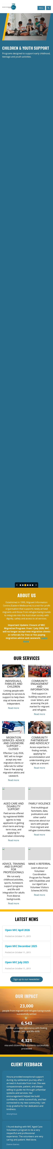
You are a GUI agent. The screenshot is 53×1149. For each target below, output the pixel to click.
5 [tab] (30, 585)
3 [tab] (25, 585)
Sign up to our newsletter (26, 979)
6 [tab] (32, 585)
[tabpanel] (26, 300)
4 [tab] (27, 585)
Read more (13, 708)
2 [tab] (23, 585)
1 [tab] (20, 585)
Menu (41, 8)
